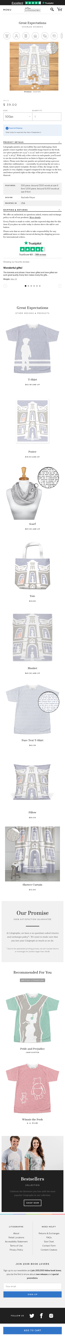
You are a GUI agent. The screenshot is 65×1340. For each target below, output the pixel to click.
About (16, 1233)
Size (5, 110)
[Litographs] (32, 9)
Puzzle (28, 92)
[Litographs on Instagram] (51, 1316)
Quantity (37, 110)
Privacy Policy (16, 1249)
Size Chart (49, 1241)
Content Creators (49, 1249)
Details (13, 142)
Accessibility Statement (16, 1241)
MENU (7, 9)
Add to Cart (32, 1330)
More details (35, 217)
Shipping (15, 210)
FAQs (49, 1237)
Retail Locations (16, 1237)
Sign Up (33, 1294)
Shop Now (32, 1203)
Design (37, 92)
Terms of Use (16, 1245)
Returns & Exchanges (49, 1233)
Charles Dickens (32, 27)
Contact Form (49, 1245)
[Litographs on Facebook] (41, 1316)
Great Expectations (32, 23)
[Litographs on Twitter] (32, 1316)
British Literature (32, 980)
